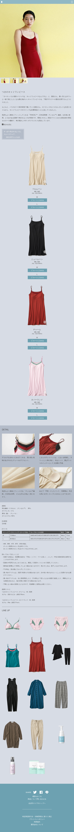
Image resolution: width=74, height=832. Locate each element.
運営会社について (37, 824)
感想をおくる (37, 796)
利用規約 (37, 822)
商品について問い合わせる (37, 799)
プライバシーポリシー (37, 819)
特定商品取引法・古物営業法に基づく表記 (37, 816)
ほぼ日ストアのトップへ (37, 803)
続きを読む (8, 124)
